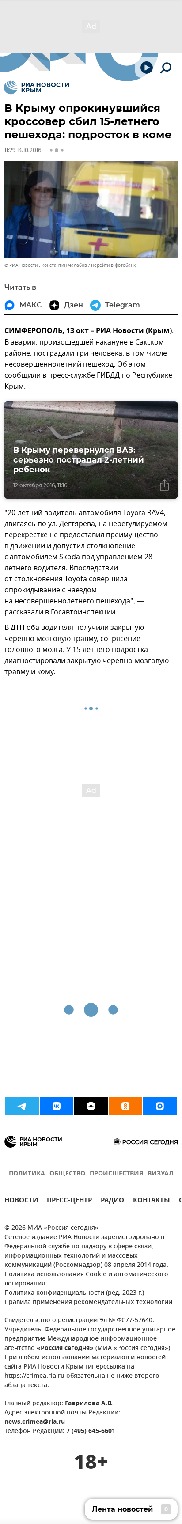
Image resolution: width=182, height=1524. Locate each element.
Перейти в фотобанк (113, 265)
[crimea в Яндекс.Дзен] (91, 1106)
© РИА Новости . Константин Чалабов (45, 265)
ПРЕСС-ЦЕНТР (69, 1201)
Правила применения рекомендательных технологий (88, 1302)
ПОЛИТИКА (27, 1174)
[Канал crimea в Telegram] (22, 1106)
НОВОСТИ (21, 1201)
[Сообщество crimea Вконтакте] (56, 1106)
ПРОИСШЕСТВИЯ (116, 1174)
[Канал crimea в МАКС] (160, 1106)
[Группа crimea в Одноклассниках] (125, 1106)
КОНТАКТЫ (151, 1201)
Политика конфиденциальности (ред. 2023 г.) (74, 1293)
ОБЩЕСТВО (67, 1174)
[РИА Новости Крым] (36, 87)
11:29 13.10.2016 (22, 150)
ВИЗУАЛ (160, 1174)
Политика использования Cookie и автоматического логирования (86, 1279)
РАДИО (112, 1201)
